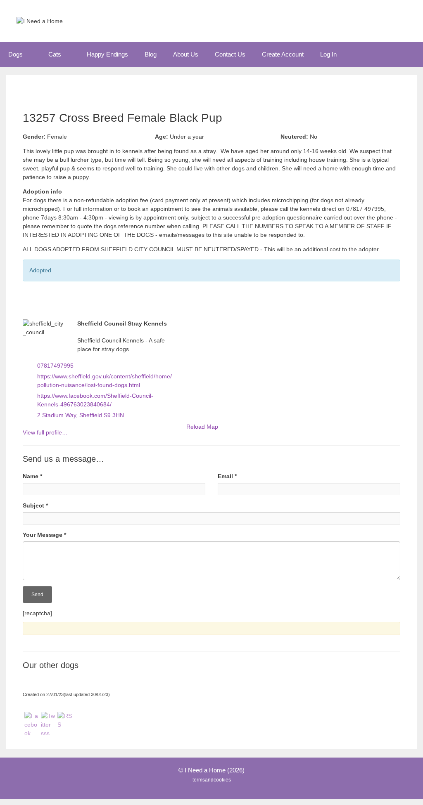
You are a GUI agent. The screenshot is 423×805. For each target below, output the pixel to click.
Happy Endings (107, 54)
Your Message (44, 534)
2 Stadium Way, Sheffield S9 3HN (80, 415)
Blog (151, 54)
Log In (328, 54)
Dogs (15, 54)
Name (32, 476)
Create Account (283, 54)
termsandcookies (211, 780)
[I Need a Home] (40, 20)
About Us (185, 54)
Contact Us (230, 54)
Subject (35, 505)
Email (227, 476)
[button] (31, 54)
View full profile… (45, 432)
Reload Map (202, 426)
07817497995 (55, 365)
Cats (54, 54)
